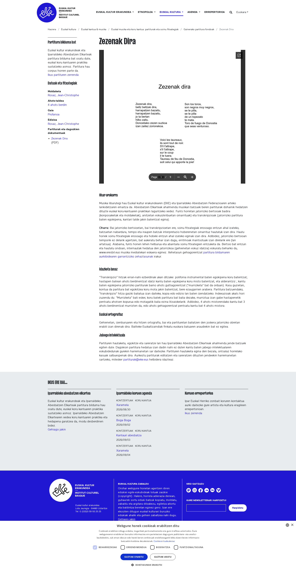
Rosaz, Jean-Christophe (63, 95)
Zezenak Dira (59, 138)
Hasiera (52, 29)
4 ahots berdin (57, 104)
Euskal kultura (68, 29)
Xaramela (122, 405)
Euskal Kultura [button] (170, 12)
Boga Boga (123, 420)
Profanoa (53, 114)
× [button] (292, 525)
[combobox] (287, 525)
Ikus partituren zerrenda (63, 74)
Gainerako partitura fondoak (199, 29)
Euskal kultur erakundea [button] (114, 12)
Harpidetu (237, 508)
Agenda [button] (192, 12)
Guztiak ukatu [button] (162, 556)
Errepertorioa (214, 12)
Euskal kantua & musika (93, 29)
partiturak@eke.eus (135, 359)
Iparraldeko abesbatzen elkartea (69, 393)
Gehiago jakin (57, 429)
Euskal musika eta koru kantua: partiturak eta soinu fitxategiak (144, 29)
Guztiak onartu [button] (134, 556)
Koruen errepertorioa (199, 393)
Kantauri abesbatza (128, 435)
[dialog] (148, 546)
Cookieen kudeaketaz (164, 541)
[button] (148, 565)
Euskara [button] (241, 12)
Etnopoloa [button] (145, 12)
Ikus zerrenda (193, 413)
